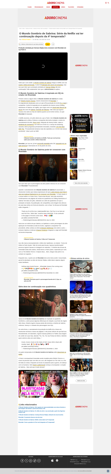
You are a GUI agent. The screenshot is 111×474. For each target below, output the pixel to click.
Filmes (30, 7)
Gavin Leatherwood (39, 365)
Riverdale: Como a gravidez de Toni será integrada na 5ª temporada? (36, 422)
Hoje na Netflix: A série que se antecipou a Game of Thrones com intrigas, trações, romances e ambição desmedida (80, 374)
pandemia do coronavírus (26, 124)
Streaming (80, 7)
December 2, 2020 (52, 348)
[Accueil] (55, 3)
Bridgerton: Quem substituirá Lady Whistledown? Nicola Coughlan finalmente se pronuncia (80, 315)
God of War (81, 159)
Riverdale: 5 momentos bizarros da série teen (30, 417)
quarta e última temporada (26, 85)
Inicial (20, 28)
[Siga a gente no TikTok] (35, 460)
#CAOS (33, 215)
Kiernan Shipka (50, 87)
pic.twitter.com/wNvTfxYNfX (30, 218)
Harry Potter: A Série (83, 137)
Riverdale (53, 101)
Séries (63, 7)
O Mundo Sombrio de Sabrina (42, 82)
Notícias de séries (29, 28)
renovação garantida (43, 143)
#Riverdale (43, 266)
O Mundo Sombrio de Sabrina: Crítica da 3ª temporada (39, 239)
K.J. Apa (63, 103)
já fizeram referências (46, 228)
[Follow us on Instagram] (31, 460)
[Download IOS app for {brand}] (53, 460)
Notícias (55, 7)
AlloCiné (72, 459)
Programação (39, 7)
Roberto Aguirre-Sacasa (28, 101)
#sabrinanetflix (41, 211)
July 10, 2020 (50, 220)
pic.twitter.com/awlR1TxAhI (30, 270)
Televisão (71, 7)
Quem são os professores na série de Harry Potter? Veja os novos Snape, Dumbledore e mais (80, 354)
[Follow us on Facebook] (22, 460)
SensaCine (72, 461)
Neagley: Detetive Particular (84, 170)
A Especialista (81, 148)
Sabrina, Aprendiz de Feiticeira (40, 109)
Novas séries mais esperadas (81, 183)
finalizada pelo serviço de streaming (52, 85)
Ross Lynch (36, 122)
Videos (48, 7)
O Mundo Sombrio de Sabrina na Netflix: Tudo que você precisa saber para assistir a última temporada (42, 138)
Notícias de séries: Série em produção (40, 28)
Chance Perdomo (41, 230)
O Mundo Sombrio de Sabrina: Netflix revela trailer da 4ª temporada (36, 419)
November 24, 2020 (52, 273)
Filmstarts (83, 459)
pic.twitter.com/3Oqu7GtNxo (30, 346)
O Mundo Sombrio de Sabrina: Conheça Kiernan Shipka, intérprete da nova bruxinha (40, 414)
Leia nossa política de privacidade (85, 470)
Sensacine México (78, 463)
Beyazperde (84, 461)
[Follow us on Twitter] (27, 460)
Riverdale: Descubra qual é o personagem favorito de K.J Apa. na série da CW (42, 280)
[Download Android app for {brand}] (58, 460)
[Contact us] (39, 460)
